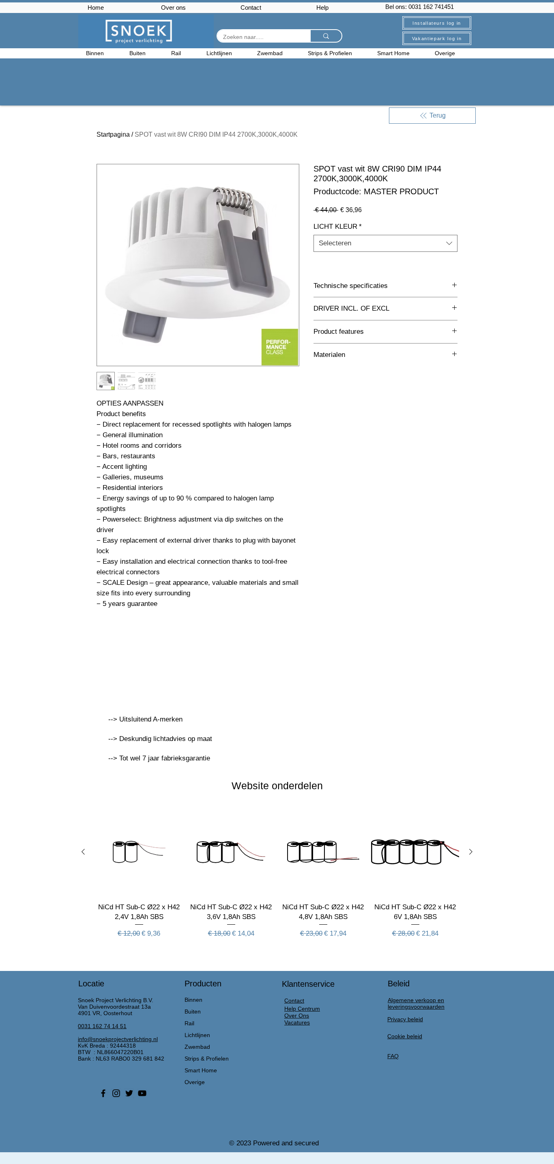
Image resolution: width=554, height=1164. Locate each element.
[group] (277, 878)
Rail (189, 1023)
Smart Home (201, 1070)
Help (322, 7)
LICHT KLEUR (338, 226)
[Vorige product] (83, 852)
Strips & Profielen (207, 1058)
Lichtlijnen (197, 1035)
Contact (250, 7)
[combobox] (385, 243)
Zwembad (197, 1047)
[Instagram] (116, 1093)
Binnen (193, 999)
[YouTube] (142, 1093)
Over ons (173, 7)
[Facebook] (103, 1093)
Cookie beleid (404, 1036)
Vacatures (297, 1022)
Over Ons (296, 1015)
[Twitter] (129, 1093)
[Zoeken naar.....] (325, 36)
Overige (195, 1082)
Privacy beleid (405, 1019)
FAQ (393, 1056)
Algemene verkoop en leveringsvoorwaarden (416, 1003)
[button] (451, 53)
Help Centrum (302, 1008)
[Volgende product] (471, 852)
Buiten (193, 1011)
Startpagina (113, 134)
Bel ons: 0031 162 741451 (419, 6)
